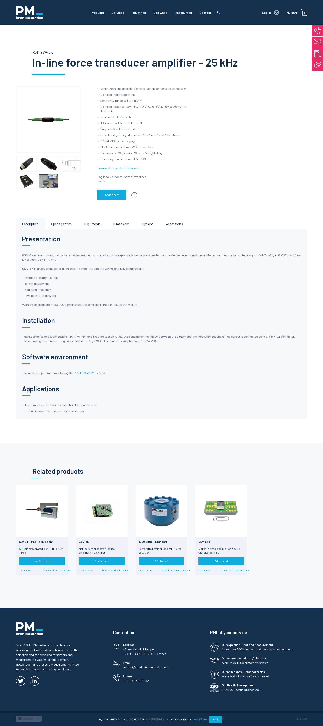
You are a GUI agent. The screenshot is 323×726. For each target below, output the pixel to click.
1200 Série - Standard (153, 541)
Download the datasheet (57, 570)
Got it (215, 719)
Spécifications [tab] (61, 224)
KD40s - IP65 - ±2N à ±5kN (36, 541)
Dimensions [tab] (121, 224)
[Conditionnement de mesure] (26, 164)
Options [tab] (147, 224)
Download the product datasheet (117, 168)
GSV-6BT (204, 541)
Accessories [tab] (174, 224)
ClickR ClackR (84, 373)
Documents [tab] (92, 224)
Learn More (200, 719)
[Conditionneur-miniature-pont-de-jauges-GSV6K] (48, 164)
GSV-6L (84, 541)
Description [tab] (30, 224)
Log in (101, 181)
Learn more (25, 570)
